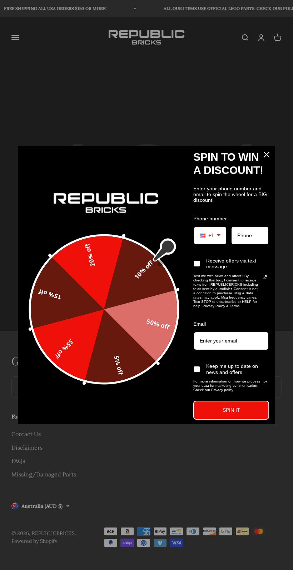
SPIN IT (231, 410)
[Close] (266, 154)
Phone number (210, 218)
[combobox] (210, 235)
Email (199, 324)
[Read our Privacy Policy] (264, 277)
